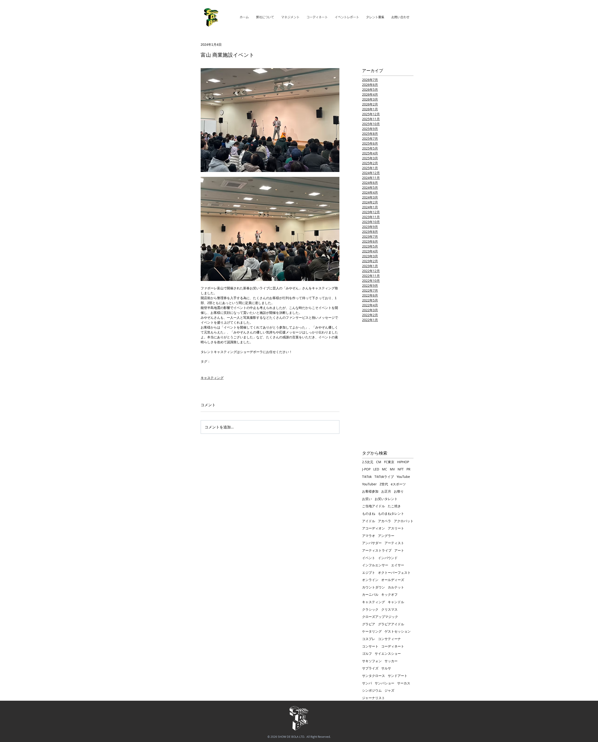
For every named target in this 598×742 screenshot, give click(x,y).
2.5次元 (367, 462)
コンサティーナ (389, 639)
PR (408, 469)
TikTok (367, 476)
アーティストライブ (377, 550)
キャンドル (396, 602)
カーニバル (370, 594)
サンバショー (384, 683)
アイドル (368, 521)
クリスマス (389, 609)
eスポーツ (398, 484)
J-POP (366, 469)
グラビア (368, 624)
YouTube (403, 476)
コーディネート (392, 646)
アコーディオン (373, 528)
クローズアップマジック (380, 616)
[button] (290, 17)
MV (392, 469)
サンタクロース (373, 675)
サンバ (367, 683)
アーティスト (394, 543)
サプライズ (370, 668)
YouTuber (369, 484)
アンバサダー (372, 543)
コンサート (370, 646)
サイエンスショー (388, 653)
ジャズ (389, 690)
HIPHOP (403, 462)
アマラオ (368, 535)
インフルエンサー (375, 565)
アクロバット (403, 521)
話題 (204, 369)
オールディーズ (392, 580)
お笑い (215, 369)
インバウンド (388, 558)
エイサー (397, 565)
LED (376, 469)
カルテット (396, 587)
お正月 (386, 491)
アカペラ (384, 521)
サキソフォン (372, 661)
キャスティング (212, 378)
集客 (226, 369)
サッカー (391, 661)
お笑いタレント (386, 499)
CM (378, 462)
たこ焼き (394, 506)
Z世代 (384, 484)
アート (399, 550)
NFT (401, 469)
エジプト (368, 572)
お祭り (399, 491)
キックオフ (389, 594)
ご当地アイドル (373, 506)
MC (384, 469)
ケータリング (372, 631)
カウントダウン (373, 587)
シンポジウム (372, 690)
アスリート (396, 528)
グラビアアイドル (391, 624)
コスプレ (368, 639)
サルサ (386, 668)
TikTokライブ (384, 476)
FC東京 (389, 462)
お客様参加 (370, 491)
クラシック (370, 609)
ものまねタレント (391, 513)
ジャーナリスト (373, 698)
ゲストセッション (397, 631)
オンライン (370, 580)
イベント (368, 558)
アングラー (386, 535)
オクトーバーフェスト (394, 572)
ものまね (368, 513)
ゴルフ (367, 653)
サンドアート (397, 675)
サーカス (403, 683)
